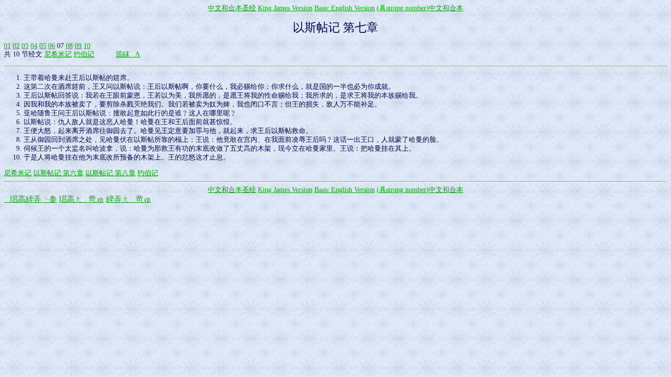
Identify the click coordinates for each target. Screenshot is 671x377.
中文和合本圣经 (232, 8)
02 (16, 46)
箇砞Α (128, 54)
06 (51, 46)
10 (87, 46)
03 (25, 46)
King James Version (285, 8)
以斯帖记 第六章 (58, 173)
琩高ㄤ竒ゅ (81, 199)
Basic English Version (344, 8)
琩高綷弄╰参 (30, 199)
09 (78, 46)
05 (42, 46)
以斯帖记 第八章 (110, 173)
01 (7, 46)
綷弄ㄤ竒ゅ (128, 199)
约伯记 (84, 54)
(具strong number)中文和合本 (420, 8)
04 (33, 46)
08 (69, 46)
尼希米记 (58, 54)
